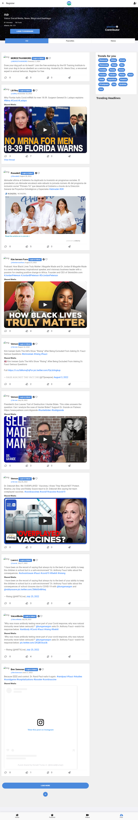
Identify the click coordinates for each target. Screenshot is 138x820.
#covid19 (60, 491)
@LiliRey (14, 94)
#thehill (53, 573)
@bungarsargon (64, 586)
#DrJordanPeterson (48, 275)
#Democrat (103, 60)
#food (130, 75)
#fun (122, 65)
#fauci (44, 354)
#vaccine (102, 75)
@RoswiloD (15, 176)
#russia (121, 70)
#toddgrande (57, 410)
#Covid (14, 100)
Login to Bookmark (25, 31)
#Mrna (7, 100)
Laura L (15, 560)
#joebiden (122, 84)
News (113, 41)
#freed (101, 79)
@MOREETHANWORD (19, 61)
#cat (113, 84)
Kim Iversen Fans (19, 259)
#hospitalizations (24, 679)
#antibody (25, 629)
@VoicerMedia (16, 619)
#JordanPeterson (12, 275)
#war (101, 89)
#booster (38, 679)
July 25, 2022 (32, 596)
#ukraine (112, 75)
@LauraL (14, 563)
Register (9, 3)
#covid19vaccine (48, 491)
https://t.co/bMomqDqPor (20, 370)
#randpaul (62, 676)
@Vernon (14, 347)
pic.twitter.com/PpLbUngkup (47, 370)
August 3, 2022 (61, 377)
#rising (37, 354)
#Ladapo (22, 100)
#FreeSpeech (104, 84)
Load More (45, 786)
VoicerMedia (17, 616)
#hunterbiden (44, 410)
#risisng (61, 573)
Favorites (70, 41)
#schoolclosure (26, 573)
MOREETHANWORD (21, 58)
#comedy (102, 70)
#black (114, 65)
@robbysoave (10, 589)
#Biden (113, 60)
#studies (78, 676)
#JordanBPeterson (30, 275)
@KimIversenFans (18, 263)
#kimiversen (27, 354)
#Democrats (103, 65)
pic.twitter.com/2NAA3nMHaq (32, 589)
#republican (112, 79)
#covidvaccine (49, 679)
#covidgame (10, 679)
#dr (26, 41)
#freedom (123, 79)
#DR (61, 189)
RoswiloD (16, 173)
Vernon (14, 344)
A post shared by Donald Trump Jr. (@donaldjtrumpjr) (40, 765)
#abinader (54, 189)
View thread (9, 160)
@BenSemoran (16, 673)
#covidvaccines (31, 491)
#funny (122, 75)
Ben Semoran (18, 669)
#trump (112, 70)
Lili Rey (14, 90)
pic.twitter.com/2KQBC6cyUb (33, 642)
